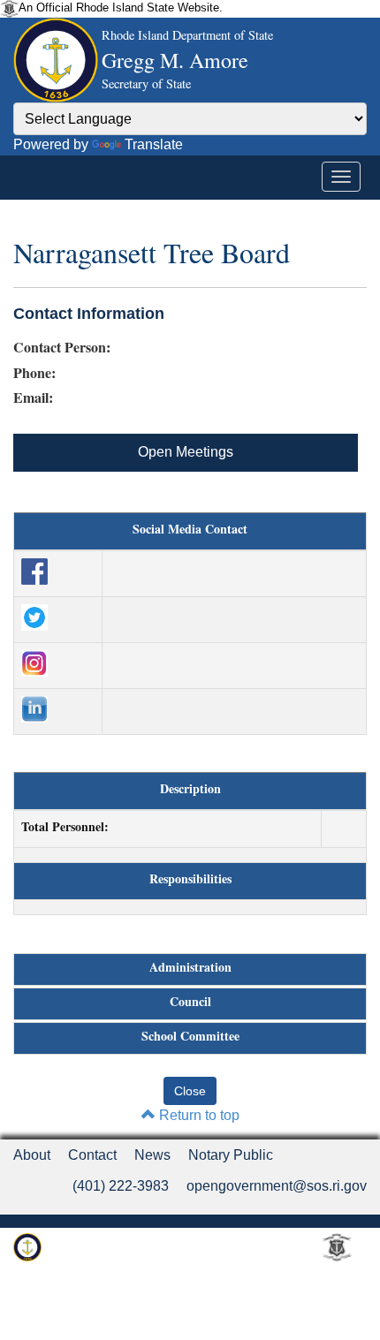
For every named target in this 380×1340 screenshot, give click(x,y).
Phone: (34, 372)
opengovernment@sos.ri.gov (276, 1185)
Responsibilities (190, 879)
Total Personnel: (65, 827)
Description (190, 789)
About (31, 1154)
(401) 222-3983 (120, 1185)
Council (190, 1002)
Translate (154, 144)
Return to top (197, 1115)
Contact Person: (61, 347)
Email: (33, 397)
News (152, 1154)
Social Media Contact (190, 529)
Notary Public (230, 1154)
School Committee (190, 1036)
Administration (190, 967)
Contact (92, 1154)
